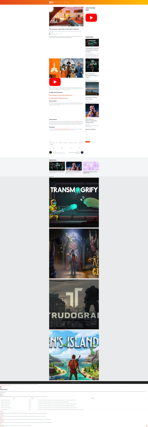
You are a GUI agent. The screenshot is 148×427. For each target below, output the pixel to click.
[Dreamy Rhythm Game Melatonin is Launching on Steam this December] (91, 166)
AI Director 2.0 (77, 121)
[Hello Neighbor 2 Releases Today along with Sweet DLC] (74, 166)
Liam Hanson (88, 53)
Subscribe (87, 141)
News (57, 2)
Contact (67, 2)
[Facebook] (53, 148)
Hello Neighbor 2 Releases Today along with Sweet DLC (91, 120)
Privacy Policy (2, 385)
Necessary (2, 394)
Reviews (60, 2)
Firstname (86, 134)
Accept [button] (9, 385)
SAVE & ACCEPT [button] (2, 426)
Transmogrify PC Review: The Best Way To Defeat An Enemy (92, 50)
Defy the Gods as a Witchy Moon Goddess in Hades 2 (91, 75)
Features (64, 2)
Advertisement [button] (2, 420)
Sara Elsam (87, 79)
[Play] (55, 82)
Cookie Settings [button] (6, 385)
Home (55, 2)
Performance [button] (2, 414)
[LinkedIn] (79, 148)
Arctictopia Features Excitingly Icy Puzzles (58, 98)
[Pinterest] (70, 148)
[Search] (98, 2)
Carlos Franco (88, 124)
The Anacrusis (52, 144)
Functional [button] (1, 411)
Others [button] (1, 423)
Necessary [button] (1, 393)
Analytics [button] (1, 417)
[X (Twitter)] (62, 148)
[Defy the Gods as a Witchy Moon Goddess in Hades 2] (57, 166)
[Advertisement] (66, 112)
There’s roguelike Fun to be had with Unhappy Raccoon (61, 95)
